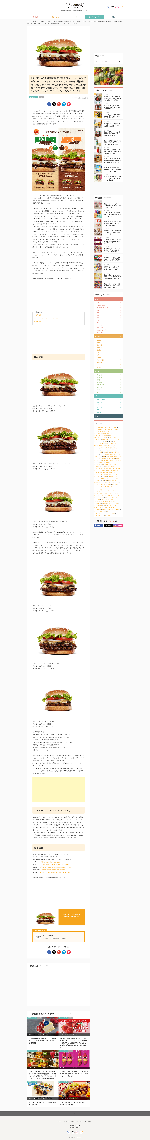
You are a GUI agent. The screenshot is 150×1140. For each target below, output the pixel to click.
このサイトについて (63, 1121)
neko (113, 458)
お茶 (114, 462)
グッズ (99, 352)
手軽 (115, 464)
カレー (99, 320)
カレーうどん (106, 464)
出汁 (106, 466)
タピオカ (117, 433)
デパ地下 (111, 503)
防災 (114, 501)
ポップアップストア (102, 308)
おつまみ (96, 472)
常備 (106, 480)
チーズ (112, 451)
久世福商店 (113, 443)
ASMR (102, 515)
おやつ (115, 445)
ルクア (111, 505)
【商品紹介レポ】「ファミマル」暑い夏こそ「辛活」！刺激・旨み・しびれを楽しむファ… (112, 250)
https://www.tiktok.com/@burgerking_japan (56, 872)
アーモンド (101, 486)
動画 (113, 482)
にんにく (96, 511)
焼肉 (98, 322)
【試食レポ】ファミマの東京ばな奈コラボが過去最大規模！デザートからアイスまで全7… (112, 276)
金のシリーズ (97, 439)
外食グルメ (98, 299)
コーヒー (102, 449)
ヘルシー (101, 441)
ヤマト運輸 (110, 476)
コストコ (96, 431)
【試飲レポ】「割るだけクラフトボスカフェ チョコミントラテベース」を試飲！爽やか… (112, 142)
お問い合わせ (74, 1121)
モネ (101, 511)
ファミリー (102, 462)
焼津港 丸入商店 (75, 1127)
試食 (95, 445)
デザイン (96, 443)
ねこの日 (118, 458)
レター (99, 405)
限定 (98, 482)
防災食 (111, 501)
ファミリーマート (98, 427)
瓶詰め (110, 472)
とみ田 (107, 456)
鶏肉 (109, 429)
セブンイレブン (113, 427)
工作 (116, 474)
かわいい (102, 455)
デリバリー (104, 496)
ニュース (99, 407)
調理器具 (99, 382)
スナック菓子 (105, 503)
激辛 (102, 435)
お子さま (96, 462)
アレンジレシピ (112, 488)
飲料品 (99, 357)
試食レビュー (115, 449)
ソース (111, 478)
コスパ (107, 505)
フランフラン (102, 470)
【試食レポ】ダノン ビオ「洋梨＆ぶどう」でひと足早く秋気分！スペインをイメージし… (112, 258)
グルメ (41, 97)
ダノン (96, 458)
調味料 (99, 342)
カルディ (107, 443)
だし (109, 466)
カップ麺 (99, 453)
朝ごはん (103, 468)
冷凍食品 (99, 345)
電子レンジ (97, 466)
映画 (119, 460)
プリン (106, 492)
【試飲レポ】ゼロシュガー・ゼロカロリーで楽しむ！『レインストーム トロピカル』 (112, 223)
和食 (98, 310)
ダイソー (107, 449)
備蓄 (113, 480)
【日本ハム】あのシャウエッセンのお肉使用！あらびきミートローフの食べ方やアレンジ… (112, 160)
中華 (98, 315)
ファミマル (104, 488)
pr (103, 453)
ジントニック (114, 494)
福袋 (101, 505)
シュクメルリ (110, 509)
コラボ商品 (103, 433)
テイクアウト (101, 332)
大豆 (116, 490)
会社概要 (38, 321)
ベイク (115, 484)
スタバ (113, 497)
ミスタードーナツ (110, 439)
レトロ (111, 499)
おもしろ (115, 478)
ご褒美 (96, 441)
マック (103, 460)
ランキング (118, 486)
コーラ (102, 482)
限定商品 (113, 466)
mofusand (104, 476)
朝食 (107, 468)
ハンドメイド (97, 476)
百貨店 (116, 503)
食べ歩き (99, 375)
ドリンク (107, 447)
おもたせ (96, 505)
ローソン (106, 427)
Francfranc (105, 472)
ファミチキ (97, 478)
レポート (99, 402)
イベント (99, 390)
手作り (107, 474)
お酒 (98, 303)
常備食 (109, 480)
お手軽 (108, 445)
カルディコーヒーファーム (101, 513)
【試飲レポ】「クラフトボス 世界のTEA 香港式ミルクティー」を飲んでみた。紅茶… (112, 133)
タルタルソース (104, 478)
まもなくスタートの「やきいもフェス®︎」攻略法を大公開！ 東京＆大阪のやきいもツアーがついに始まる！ (74, 1073)
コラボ (115, 476)
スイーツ (99, 325)
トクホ (116, 492)
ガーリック (117, 509)
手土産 (105, 441)
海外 (107, 437)
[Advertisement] (58, 296)
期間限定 (99, 445)
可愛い (109, 484)
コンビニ (102, 443)
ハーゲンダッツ (103, 431)
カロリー (103, 499)
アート (104, 511)
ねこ (95, 453)
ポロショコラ (97, 509)
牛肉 (98, 435)
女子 (111, 470)
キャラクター (109, 462)
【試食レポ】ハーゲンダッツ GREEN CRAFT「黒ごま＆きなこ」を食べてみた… (112, 205)
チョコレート (114, 429)
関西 (112, 453)
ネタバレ (99, 507)
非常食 (106, 501)
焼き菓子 (107, 455)
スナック (99, 456)
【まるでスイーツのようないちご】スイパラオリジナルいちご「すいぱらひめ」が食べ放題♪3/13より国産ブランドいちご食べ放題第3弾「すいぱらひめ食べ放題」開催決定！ (74, 1042)
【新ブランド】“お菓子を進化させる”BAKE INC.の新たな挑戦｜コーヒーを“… (112, 232)
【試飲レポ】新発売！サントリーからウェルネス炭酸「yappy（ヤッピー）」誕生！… (112, 178)
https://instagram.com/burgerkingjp (53, 870)
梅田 (106, 453)
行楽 (117, 496)
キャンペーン (101, 387)
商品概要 (38, 315)
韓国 (106, 482)
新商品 (104, 445)
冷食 (100, 497)
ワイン (115, 472)
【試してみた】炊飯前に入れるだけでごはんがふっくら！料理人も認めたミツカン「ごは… (112, 151)
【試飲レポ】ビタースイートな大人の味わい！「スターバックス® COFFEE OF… (112, 107)
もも (97, 470)
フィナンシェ (97, 488)
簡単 (112, 445)
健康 (115, 455)
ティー (96, 464)
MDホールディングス (99, 437)
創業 (116, 460)
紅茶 (111, 441)
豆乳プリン (101, 492)
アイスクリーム (98, 429)
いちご (113, 468)
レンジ (102, 466)
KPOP (109, 482)
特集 (96, 416)
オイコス (109, 458)
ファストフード (101, 330)
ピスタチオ (107, 486)
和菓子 (96, 497)
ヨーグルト (97, 468)
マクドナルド (97, 460)
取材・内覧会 (100, 385)
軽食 (110, 468)
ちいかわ (105, 507)
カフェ (99, 318)
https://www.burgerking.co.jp (51, 862)
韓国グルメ (97, 515)
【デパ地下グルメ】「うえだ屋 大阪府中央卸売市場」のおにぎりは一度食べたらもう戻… (112, 98)
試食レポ (117, 451)
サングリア (108, 494)
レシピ (99, 392)
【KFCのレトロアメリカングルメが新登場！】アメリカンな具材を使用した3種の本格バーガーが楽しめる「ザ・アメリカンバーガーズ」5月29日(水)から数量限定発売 (42, 1074)
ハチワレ (110, 507)
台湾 (115, 453)
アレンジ (96, 490)
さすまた (104, 509)
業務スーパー (110, 433)
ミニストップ (117, 456)
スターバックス (112, 435)
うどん (111, 464)
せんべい (96, 474)
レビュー (102, 447)
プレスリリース (34, 97)
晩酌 (101, 472)
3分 (119, 478)
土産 (95, 482)
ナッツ (96, 486)
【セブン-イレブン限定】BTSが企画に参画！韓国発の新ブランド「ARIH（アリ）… (112, 214)
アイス (117, 439)
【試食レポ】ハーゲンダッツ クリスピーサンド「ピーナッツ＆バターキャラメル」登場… (112, 267)
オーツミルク (106, 490)
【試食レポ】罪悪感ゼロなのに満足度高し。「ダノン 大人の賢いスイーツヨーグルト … (112, 169)
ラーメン (113, 431)
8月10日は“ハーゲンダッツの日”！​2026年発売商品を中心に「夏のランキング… (112, 241)
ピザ (95, 456)
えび (104, 474)
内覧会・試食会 (101, 305)
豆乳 (101, 490)
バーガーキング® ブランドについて (47, 318)
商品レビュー (99, 336)
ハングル (117, 482)
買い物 (99, 412)
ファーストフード (102, 360)
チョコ (113, 486)
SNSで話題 (108, 515)
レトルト (106, 451)
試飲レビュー (97, 496)
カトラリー (115, 470)
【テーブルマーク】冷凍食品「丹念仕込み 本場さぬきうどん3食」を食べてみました (112, 116)
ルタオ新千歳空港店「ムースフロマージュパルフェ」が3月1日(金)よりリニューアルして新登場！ (42, 1040)
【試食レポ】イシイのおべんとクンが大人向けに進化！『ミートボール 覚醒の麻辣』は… (112, 285)
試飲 (111, 447)
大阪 (109, 453)
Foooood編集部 (84, 97)
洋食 (98, 313)
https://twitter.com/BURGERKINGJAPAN (55, 864)
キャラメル (97, 451)
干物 (101, 474)
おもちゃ (112, 460)
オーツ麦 (112, 490)
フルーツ (111, 492)
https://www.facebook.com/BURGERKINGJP (57, 867)
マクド (107, 460)
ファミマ (118, 443)
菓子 (103, 497)
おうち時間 (97, 499)
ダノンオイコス (102, 458)
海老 (115, 437)
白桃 (119, 468)
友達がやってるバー (99, 494)
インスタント (97, 480)
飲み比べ (99, 350)
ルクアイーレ (117, 505)
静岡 (104, 456)
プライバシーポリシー (86, 1121)
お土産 (99, 367)
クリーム (105, 429)
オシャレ (96, 447)
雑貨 (108, 470)
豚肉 (95, 435)
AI (106, 499)
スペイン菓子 (111, 513)
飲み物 (114, 447)
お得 (104, 505)
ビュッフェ (100, 327)
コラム (97, 371)
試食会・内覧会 (101, 400)
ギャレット (97, 433)
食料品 (99, 340)
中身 (95, 507)
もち (102, 451)
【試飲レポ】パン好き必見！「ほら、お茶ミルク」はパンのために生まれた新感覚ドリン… (112, 124)
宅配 (109, 496)
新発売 (116, 480)
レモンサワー (97, 503)
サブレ (108, 511)
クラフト (112, 474)
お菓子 (114, 441)
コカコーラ (97, 484)
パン (98, 365)
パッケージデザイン (99, 501)
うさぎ (114, 507)
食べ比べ (99, 347)
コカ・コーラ (104, 484)
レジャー (113, 496)
